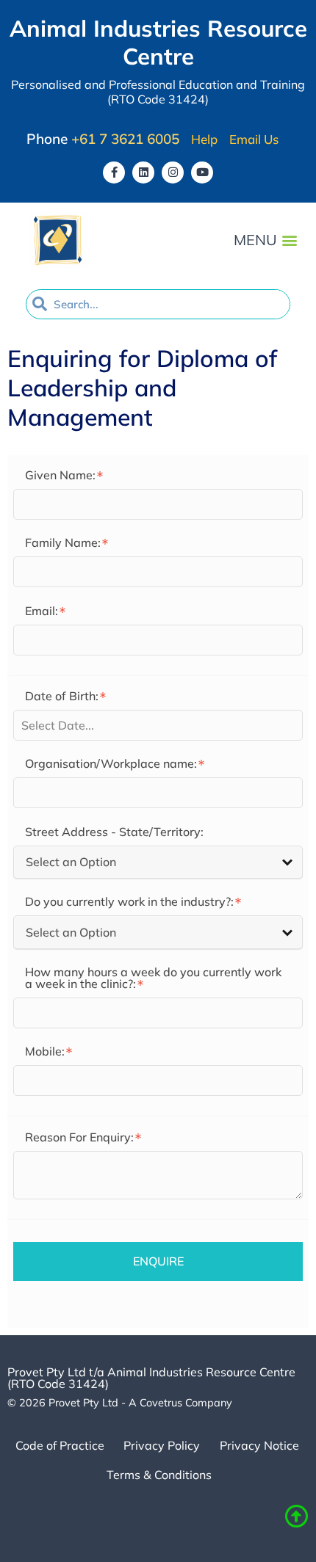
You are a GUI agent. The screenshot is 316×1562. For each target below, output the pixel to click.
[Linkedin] (143, 172)
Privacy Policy (161, 1445)
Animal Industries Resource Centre (158, 42)
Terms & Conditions (159, 1474)
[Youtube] (202, 172)
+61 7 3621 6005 (125, 139)
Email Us (254, 139)
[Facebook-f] (114, 172)
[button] (289, 240)
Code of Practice (59, 1445)
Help (204, 139)
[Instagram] (173, 172)
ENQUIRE (158, 1261)
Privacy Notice (259, 1445)
